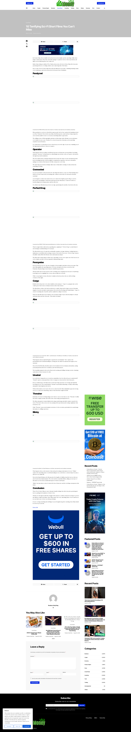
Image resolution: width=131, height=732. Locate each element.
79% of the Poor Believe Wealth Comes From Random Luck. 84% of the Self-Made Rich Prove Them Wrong (72, 628)
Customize (8, 726)
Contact (98, 8)
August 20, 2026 (77, 632)
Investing (67, 8)
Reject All (18, 726)
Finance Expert (46, 8)
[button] (104, 8)
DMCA (95, 717)
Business (53, 8)
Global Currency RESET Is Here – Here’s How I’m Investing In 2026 (94, 476)
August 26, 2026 (38, 636)
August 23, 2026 (88, 642)
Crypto (38, 8)
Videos (82, 8)
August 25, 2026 (95, 568)
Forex (77, 8)
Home (34, 8)
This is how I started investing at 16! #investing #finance (94, 600)
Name (31, 672)
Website (64, 672)
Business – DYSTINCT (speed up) (94, 482)
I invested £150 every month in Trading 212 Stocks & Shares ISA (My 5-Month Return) (94, 639)
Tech (93, 8)
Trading (72, 8)
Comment (32, 656)
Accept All (26, 726)
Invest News (59, 8)
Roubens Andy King (37, 33)
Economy (88, 8)
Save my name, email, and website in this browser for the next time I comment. (47, 678)
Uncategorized (88, 686)
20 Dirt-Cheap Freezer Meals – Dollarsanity (34, 633)
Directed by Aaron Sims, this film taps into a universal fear (56, 134)
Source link (35, 507)
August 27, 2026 (95, 550)
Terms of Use (102, 717)
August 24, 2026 (57, 636)
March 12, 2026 (29, 33)
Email (47, 672)
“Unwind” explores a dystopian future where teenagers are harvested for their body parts (53, 380)
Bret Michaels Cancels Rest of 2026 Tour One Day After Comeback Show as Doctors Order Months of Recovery (53, 632)
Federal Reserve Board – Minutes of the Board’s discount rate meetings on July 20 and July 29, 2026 (96, 486)
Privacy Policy (89, 717)
